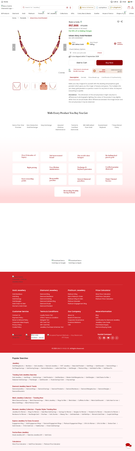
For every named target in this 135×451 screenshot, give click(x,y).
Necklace (29, 366)
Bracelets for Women (111, 412)
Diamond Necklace (46, 296)
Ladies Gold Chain (60, 368)
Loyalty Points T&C (46, 315)
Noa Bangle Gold (34, 414)
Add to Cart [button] (82, 62)
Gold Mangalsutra (18, 366)
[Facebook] (104, 338)
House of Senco (107, 13)
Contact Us (16, 315)
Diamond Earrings (43, 389)
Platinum (32, 13)
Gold (23, 13)
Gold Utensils (16, 426)
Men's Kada (72, 400)
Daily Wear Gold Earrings (49, 412)
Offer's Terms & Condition (49, 318)
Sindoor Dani (112, 423)
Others (131, 13)
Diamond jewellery (18, 389)
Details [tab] (83, 77)
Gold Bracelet (100, 366)
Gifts (72, 13)
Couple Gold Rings (112, 414)
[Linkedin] (116, 338)
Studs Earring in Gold (57, 380)
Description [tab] (74, 77)
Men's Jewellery (50, 400)
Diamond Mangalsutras (88, 389)
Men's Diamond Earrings (19, 400)
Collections (64, 13)
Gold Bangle (72, 368)
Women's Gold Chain (19, 306)
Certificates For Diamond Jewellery (108, 320)
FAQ (97, 318)
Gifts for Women (89, 423)
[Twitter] (99, 338)
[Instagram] (108, 338)
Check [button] (99, 53)
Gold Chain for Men (19, 304)
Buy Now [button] (109, 62)
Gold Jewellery (38, 366)
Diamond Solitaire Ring (48, 301)
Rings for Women (33, 412)
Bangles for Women (80, 412)
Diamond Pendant (46, 306)
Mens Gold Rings (17, 403)
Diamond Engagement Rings (52, 423)
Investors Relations (74, 322)
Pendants (23, 18)
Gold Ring (15, 296)
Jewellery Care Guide (103, 322)
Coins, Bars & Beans (84, 13)
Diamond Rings (111, 366)
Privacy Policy (17, 325)
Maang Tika (64, 414)
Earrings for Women (65, 412)
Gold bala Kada (74, 414)
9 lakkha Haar (40, 426)
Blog (97, 315)
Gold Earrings (16, 299)
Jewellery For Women (19, 412)
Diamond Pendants (58, 389)
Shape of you (121, 13)
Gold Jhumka (53, 414)
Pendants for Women (95, 412)
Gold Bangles (16, 301)
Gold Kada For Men (95, 368)
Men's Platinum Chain (75, 296)
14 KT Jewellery (65, 366)
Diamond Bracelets (18, 391)
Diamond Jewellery (52, 366)
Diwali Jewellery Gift (18, 435)
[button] (67, 7)
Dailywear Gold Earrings (19, 380)
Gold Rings (90, 366)
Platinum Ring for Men (75, 299)
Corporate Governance (76, 320)
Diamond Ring (45, 294)
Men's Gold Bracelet (97, 400)
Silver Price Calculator (103, 294)
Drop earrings (70, 380)
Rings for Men (62, 400)
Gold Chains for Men (102, 377)
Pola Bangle (33, 380)
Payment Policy (17, 318)
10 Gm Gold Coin (28, 426)
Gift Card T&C (45, 322)
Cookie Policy (16, 327)
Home (14, 18)
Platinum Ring (72, 294)
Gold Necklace (17, 294)
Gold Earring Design (33, 368)
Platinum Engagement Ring (77, 304)
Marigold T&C (44, 320)
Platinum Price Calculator (104, 299)
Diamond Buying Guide (103, 327)
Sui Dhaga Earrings (18, 368)
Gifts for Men (101, 423)
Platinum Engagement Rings (73, 423)
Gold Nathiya (86, 414)
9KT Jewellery (52, 13)
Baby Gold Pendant (78, 366)
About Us (71, 315)
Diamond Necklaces (72, 389)
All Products (5, 13)
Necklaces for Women (19, 414)
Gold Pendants (48, 377)
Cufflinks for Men (83, 400)
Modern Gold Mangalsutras (75, 377)
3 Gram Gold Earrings (52, 426)
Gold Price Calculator (103, 296)
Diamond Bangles (103, 389)
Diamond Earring (45, 299)
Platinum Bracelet (74, 301)
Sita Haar (44, 414)
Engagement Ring (18, 423)
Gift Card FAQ (45, 325)
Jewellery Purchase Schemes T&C (52, 327)
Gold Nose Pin (108, 368)
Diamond (15, 13)
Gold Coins (48, 435)
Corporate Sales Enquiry (20, 322)
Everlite (96, 13)
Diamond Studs (45, 304)
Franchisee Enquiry (102, 325)
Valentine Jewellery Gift (34, 435)
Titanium (41, 13)
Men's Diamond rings (36, 400)
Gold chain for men (112, 400)
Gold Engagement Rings (33, 423)
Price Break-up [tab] (93, 77)
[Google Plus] (112, 338)
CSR (69, 325)
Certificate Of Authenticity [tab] (111, 77)
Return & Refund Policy (20, 320)
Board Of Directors (74, 318)
